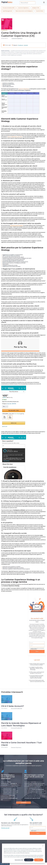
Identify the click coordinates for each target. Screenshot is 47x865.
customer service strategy (16, 225)
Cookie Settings (5, 863)
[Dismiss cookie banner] (42, 846)
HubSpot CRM (35, 7)
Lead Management (7, 11)
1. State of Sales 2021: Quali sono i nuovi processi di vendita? (37, 664)
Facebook (20, 45)
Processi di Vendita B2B (8, 7)
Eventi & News (39, 11)
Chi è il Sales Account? (12, 706)
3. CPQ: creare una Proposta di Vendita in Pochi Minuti (36, 672)
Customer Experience (23, 7)
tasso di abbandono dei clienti (14, 136)
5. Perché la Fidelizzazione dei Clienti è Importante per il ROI (37, 681)
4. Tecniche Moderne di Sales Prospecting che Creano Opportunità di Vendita (36, 677)
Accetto (28, 859)
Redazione (4, 30)
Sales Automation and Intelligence (24, 11)
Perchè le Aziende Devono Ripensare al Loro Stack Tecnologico (21, 724)
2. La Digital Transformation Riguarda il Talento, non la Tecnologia (36, 668)
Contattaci (23, 802)
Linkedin (26, 45)
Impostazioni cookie (19, 859)
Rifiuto (38, 859)
